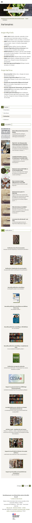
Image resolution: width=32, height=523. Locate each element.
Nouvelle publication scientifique (16, 287)
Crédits (24, 507)
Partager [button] (19, 485)
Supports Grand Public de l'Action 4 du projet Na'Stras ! (16, 452)
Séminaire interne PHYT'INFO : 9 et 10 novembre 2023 (20, 169)
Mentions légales (17, 507)
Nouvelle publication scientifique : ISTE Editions (16, 327)
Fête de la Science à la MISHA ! (19, 207)
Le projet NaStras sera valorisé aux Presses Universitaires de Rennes (16, 408)
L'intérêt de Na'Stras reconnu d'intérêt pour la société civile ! (20, 157)
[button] (23, 486)
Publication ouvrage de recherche (16, 366)
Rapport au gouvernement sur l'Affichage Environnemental (16, 387)
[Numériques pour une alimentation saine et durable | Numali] (9, 8)
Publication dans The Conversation (16, 248)
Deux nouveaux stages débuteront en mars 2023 (18, 181)
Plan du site (9, 507)
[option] (16, 134)
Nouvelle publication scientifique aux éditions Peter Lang (16, 307)
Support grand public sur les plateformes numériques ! (16, 472)
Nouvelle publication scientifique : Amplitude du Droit (16, 346)
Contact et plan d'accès (16, 498)
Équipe (27, 18)
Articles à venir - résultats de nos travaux (16, 429)
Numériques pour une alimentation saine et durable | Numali (12, 18)
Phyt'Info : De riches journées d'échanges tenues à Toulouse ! (20, 143)
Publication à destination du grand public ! (16, 268)
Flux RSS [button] (26, 485)
